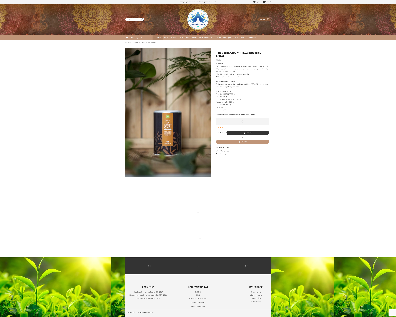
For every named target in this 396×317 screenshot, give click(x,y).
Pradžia (128, 42)
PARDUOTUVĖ (171, 38)
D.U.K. (237, 38)
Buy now (243, 142)
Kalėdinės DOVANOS (206, 38)
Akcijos (194, 38)
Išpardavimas (221, 38)
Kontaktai (252, 38)
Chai (221, 154)
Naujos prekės (184, 38)
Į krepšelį (249, 133)
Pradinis (158, 38)
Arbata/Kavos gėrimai (148, 42)
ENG (243, 38)
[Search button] (142, 19)
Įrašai (230, 38)
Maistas (135, 42)
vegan (225, 154)
